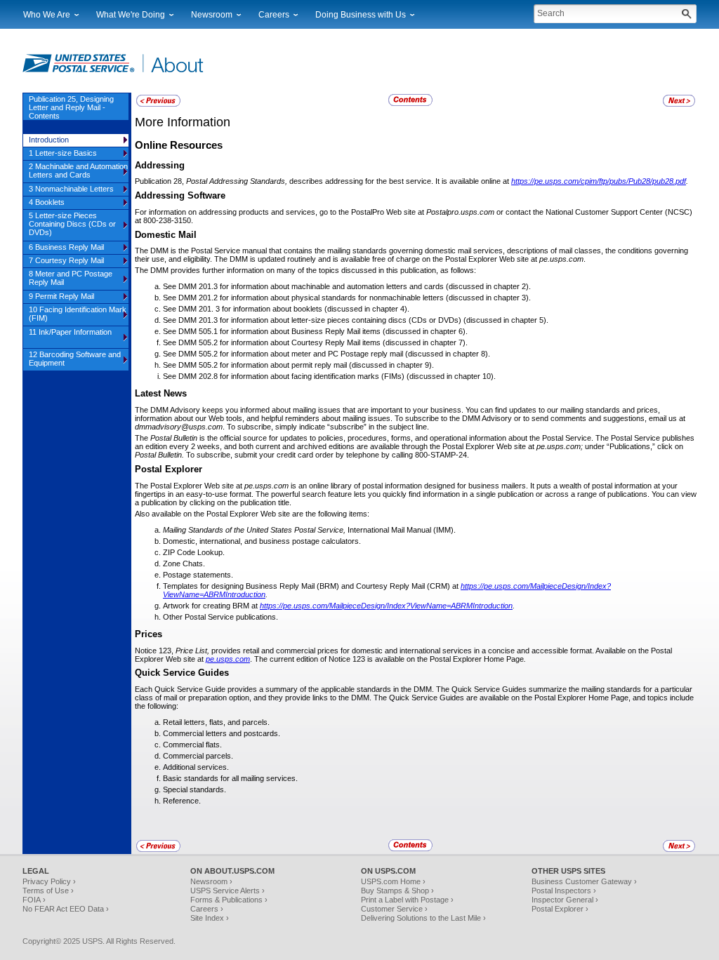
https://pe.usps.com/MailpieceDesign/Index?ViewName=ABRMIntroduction (386, 605)
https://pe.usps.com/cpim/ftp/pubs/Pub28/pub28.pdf (598, 181)
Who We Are (46, 15)
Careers (273, 15)
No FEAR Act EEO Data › (65, 909)
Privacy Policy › (49, 881)
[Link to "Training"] (679, 104)
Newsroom (211, 15)
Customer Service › (394, 909)
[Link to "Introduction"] (158, 104)
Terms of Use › (48, 890)
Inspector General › (565, 899)
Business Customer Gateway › (584, 881)
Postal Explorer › (560, 909)
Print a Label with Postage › (407, 899)
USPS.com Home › (393, 881)
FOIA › (34, 899)
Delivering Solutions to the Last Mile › (423, 918)
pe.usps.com (228, 659)
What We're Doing (130, 15)
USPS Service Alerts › (227, 890)
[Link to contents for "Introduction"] (411, 103)
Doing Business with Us (360, 15)
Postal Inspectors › (564, 890)
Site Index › (209, 918)
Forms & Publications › (229, 899)
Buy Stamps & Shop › (397, 890)
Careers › (206, 909)
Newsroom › (211, 881)
